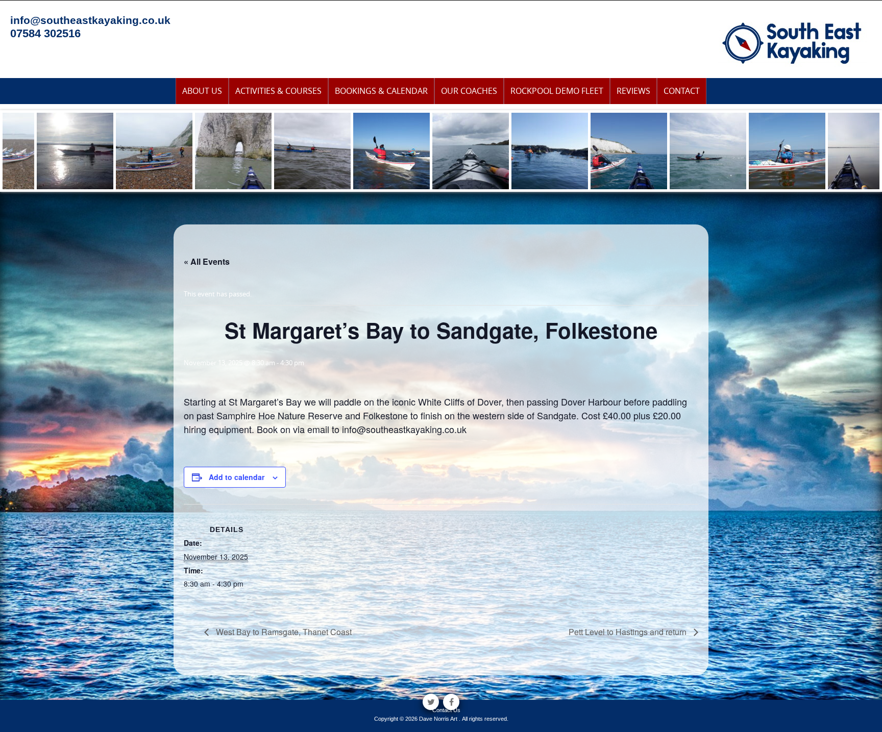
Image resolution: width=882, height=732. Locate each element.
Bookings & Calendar (381, 90)
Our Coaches (469, 90)
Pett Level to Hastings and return (629, 632)
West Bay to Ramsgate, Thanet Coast (283, 632)
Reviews (633, 90)
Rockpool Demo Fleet (556, 90)
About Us (202, 90)
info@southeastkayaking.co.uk (90, 20)
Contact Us (446, 710)
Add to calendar (236, 477)
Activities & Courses (278, 90)
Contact (682, 90)
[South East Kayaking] (792, 42)
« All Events (207, 261)
